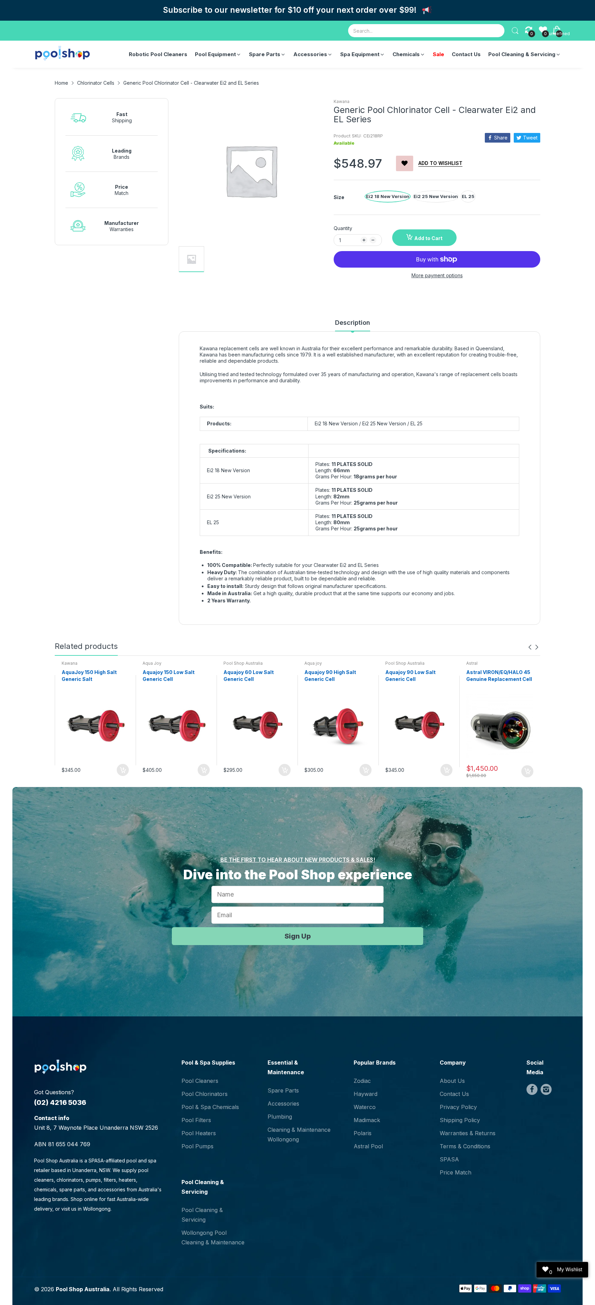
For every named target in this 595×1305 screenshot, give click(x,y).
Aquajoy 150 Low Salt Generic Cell (169, 675)
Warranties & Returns (467, 1133)
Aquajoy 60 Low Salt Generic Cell (248, 675)
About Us (452, 1080)
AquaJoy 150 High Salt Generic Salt (89, 675)
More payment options (437, 275)
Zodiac (362, 1080)
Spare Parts (283, 1090)
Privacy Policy (458, 1107)
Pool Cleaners (199, 1080)
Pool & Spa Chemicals (210, 1107)
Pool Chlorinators (204, 1093)
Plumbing (280, 1116)
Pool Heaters (198, 1133)
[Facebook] (531, 1089)
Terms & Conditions (465, 1146)
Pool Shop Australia (243, 663)
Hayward (365, 1093)
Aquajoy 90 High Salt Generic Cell (330, 675)
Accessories (283, 1103)
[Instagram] (546, 1089)
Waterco (365, 1107)
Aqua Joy (152, 663)
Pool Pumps (197, 1146)
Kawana (341, 101)
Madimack (367, 1120)
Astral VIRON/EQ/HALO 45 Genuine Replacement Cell (499, 675)
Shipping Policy (460, 1120)
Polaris (363, 1133)
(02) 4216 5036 (60, 1102)
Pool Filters (196, 1120)
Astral (472, 663)
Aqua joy (313, 663)
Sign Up (297, 936)
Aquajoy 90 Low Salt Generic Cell (410, 675)
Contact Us (454, 1093)
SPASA (449, 1159)
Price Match (455, 1172)
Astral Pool (368, 1146)
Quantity (343, 228)
